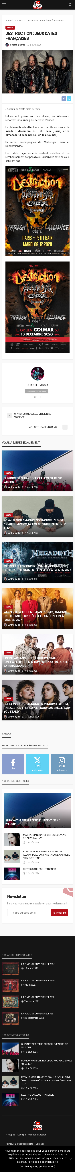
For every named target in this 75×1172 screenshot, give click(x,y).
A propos (10, 1134)
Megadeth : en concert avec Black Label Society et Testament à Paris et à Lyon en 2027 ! (37, 570)
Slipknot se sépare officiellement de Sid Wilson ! (33, 480)
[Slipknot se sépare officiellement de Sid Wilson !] (37, 470)
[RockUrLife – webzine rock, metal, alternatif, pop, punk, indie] (37, 1125)
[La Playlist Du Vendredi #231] (10, 1018)
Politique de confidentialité (19, 1144)
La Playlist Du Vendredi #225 (37, 980)
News (10, 27)
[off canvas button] (4, 5)
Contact (39, 1144)
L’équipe (21, 1134)
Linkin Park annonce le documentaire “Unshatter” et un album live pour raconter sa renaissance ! (36, 662)
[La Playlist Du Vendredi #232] (10, 1002)
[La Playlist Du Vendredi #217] (10, 968)
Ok (21, 1166)
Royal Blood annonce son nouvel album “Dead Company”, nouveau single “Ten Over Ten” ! (35, 524)
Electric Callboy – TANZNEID (39, 869)
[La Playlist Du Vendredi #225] (10, 985)
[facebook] (40, 397)
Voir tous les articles (36, 391)
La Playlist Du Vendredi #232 (37, 997)
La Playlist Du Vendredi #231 (37, 1013)
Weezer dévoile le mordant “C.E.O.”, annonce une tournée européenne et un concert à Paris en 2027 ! (35, 616)
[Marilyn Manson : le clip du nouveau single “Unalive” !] (12, 839)
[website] (35, 397)
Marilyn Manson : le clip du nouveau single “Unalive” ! (44, 837)
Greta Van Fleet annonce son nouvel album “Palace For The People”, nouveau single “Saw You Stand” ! (37, 707)
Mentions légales (37, 1134)
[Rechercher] (70, 5)
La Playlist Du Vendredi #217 (37, 964)
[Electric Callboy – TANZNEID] (12, 874)
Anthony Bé (14, 487)
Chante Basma (17, 45)
